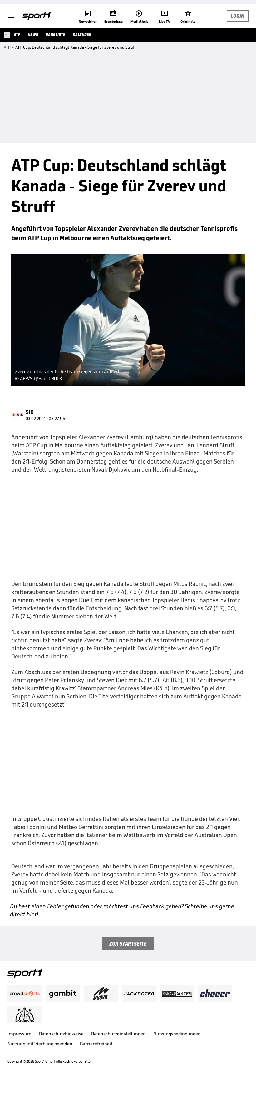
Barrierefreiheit (96, 1044)
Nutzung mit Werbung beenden (39, 1044)
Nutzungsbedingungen (177, 1034)
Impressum (19, 1034)
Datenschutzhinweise (61, 1034)
